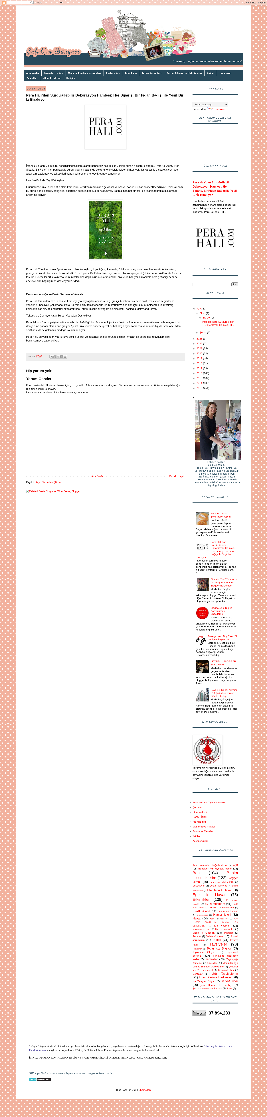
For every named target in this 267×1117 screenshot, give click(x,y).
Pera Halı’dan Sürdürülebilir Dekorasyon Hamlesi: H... (218, 323)
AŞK (235, 865)
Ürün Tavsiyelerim (225, 973)
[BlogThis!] (54, 357)
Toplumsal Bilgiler (219, 948)
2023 (200, 338)
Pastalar (228, 933)
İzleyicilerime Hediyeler (215, 977)
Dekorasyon (199, 886)
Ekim (203, 313)
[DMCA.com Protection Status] (40, 1080)
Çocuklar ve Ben (53, 73)
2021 (200, 348)
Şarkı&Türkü (229, 981)
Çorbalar (198, 807)
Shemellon (144, 1089)
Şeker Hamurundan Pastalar (207, 988)
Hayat (197, 918)
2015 (200, 378)
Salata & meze (214, 936)
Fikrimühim (228, 907)
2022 (200, 343)
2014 (200, 383)
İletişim (70, 78)
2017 (200, 368)
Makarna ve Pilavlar (204, 826)
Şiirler (229, 988)
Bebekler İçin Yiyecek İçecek (209, 802)
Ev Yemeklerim (215, 904)
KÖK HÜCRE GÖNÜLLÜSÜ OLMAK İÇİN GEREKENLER (215, 922)
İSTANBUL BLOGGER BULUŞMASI (223, 663)
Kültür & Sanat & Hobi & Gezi (184, 73)
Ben (196, 873)
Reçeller (197, 936)
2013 (200, 388)
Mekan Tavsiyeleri (224, 929)
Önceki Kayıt (176, 476)
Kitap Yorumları (151, 73)
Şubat (203, 332)
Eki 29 (207, 317)
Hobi (211, 918)
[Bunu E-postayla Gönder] (51, 357)
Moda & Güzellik (204, 932)
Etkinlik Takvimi (52, 78)
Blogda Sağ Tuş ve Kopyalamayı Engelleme (221, 610)
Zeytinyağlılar (200, 840)
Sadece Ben (113, 73)
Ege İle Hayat (209, 894)
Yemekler (32, 78)
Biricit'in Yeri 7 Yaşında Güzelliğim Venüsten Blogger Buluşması (224, 582)
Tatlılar (196, 836)
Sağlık (210, 73)
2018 (200, 363)
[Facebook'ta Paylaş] (61, 357)
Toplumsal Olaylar (204, 952)
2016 (200, 373)
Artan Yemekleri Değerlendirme (210, 865)
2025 (200, 308)
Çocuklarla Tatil (226, 970)
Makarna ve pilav (202, 929)
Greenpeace (202, 915)
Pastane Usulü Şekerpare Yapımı (221, 515)
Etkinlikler (131, 73)
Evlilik (213, 907)
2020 (200, 353)
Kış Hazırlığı (200, 821)
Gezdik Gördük (201, 910)
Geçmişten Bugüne (227, 911)
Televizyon (197, 949)
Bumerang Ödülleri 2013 (221, 882)
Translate (219, 109)
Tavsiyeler (218, 944)
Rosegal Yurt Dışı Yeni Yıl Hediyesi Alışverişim (222, 638)
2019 (200, 358)
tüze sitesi (212, 963)
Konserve (224, 919)
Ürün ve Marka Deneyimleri (84, 73)
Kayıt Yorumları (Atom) (48, 482)
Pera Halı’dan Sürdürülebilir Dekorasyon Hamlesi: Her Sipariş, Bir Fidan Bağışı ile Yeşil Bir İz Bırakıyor (215, 549)
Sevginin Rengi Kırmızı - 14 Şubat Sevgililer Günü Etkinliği (224, 692)
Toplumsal (225, 73)
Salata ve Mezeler (203, 831)
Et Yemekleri (200, 812)
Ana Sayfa (32, 73)
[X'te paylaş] (58, 357)
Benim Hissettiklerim (215, 875)
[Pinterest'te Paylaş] (65, 357)
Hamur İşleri (200, 816)
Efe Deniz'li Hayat (219, 890)
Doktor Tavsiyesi (218, 886)
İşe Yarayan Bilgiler (204, 981)
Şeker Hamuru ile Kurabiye (216, 985)
